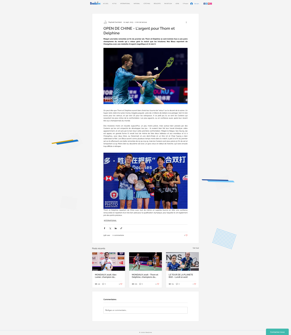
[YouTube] (209, 4)
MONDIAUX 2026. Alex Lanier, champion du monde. (105, 275)
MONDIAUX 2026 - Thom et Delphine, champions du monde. (145, 275)
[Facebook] (204, 4)
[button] (157, 3)
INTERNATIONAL (110, 220)
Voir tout (196, 248)
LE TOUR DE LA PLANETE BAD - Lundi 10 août (181, 275)
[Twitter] (207, 4)
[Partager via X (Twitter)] (110, 228)
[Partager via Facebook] (104, 228)
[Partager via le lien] (121, 228)
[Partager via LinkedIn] (116, 228)
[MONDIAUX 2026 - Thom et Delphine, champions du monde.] (145, 261)
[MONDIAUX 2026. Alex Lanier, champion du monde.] (108, 261)
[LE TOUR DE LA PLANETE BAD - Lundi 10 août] (182, 261)
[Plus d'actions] (186, 22)
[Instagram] (211, 4)
